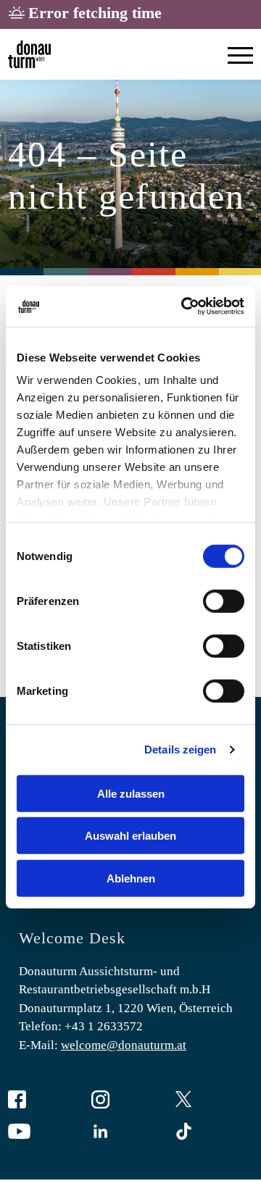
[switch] (223, 600)
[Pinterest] (214, 1132)
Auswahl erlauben (130, 836)
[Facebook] (47, 1100)
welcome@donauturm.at (123, 1045)
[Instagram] (130, 1100)
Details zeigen (180, 749)
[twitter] (214, 1100)
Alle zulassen (131, 793)
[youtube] (47, 1132)
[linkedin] (130, 1132)
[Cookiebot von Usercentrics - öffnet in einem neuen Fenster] (184, 306)
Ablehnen (131, 878)
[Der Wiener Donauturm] (29, 54)
